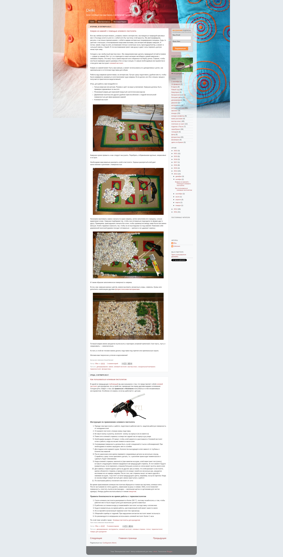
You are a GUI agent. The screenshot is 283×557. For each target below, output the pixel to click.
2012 (176, 209)
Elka (175, 243)
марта (178, 202)
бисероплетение (177, 95)
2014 (176, 171)
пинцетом (132, 491)
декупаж (174, 103)
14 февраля (175, 84)
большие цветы (177, 97)
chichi (155, 551)
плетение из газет (177, 124)
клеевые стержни (139, 529)
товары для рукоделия (98, 531)
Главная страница (128, 538)
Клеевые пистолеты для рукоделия (126, 520)
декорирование (102, 367)
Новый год (175, 89)
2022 (176, 150)
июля (178, 197)
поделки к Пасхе (177, 126)
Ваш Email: (176, 35)
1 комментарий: (113, 363)
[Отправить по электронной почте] (123, 364)
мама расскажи (177, 118)
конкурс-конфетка (177, 116)
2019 (176, 156)
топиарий (174, 132)
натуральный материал (146, 367)
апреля (178, 199)
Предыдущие (159, 538)
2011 (176, 212)
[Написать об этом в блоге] (125, 364)
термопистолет (95, 369)
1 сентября (175, 81)
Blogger (169, 551)
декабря (179, 176)
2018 (176, 159)
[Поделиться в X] (127, 364)
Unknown (177, 246)
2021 (176, 153)
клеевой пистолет (116, 63)
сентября (179, 194)
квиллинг (174, 110)
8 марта (174, 87)
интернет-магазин (177, 108)
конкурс (174, 113)
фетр (173, 134)
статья (148, 529)
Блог (92, 22)
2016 (176, 165)
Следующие (96, 538)
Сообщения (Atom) (109, 543)
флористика (106, 369)
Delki (90, 10)
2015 (176, 168)
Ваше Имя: (177, 41)
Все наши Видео (120, 22)
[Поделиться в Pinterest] (131, 364)
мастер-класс (132, 367)
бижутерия (175, 92)
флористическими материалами (127, 289)
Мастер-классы (104, 22)
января (178, 205)
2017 (176, 162)
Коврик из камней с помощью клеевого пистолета (113, 31)
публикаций (113, 384)
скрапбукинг (175, 129)
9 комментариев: (113, 526)
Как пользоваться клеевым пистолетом (108, 379)
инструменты (113, 529)
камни (111, 367)
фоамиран (175, 140)
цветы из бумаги (177, 142)
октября (179, 179)
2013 (176, 174)
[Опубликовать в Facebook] (129, 364)
